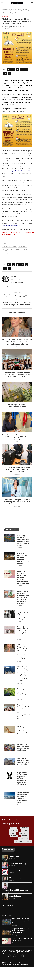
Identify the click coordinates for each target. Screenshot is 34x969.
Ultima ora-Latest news (23, 841)
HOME (13, 828)
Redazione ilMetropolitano (20, 871)
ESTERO (25, 830)
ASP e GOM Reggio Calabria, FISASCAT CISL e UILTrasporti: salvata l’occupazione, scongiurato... (17, 342)
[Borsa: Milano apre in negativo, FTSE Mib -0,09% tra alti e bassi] (9, 761)
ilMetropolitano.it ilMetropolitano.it (16, 890)
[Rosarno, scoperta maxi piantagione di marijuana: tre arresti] (9, 692)
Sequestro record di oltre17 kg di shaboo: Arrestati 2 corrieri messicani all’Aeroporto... (17, 469)
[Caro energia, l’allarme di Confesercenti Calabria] (17, 392)
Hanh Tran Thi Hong (17, 864)
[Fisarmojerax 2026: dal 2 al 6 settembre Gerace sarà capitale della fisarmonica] (9, 630)
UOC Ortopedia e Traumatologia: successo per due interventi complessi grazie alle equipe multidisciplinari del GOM (23, 674)
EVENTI (13, 836)
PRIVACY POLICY (8, 905)
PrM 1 (13, 276)
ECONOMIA (24, 833)
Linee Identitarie (7, 257)
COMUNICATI (17, 9)
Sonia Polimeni (15, 896)
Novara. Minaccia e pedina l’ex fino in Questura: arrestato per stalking (23, 615)
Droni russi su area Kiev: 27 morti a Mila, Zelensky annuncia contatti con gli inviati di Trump (23, 577)
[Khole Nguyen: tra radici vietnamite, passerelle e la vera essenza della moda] (9, 729)
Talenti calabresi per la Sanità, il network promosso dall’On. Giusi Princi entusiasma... (17, 502)
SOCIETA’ (25, 836)
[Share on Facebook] (13, 69)
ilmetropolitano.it (7, 9)
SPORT (12, 833)
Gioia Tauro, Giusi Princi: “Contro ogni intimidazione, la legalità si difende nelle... (17, 437)
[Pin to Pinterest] (22, 69)
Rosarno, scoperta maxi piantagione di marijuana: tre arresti (22, 693)
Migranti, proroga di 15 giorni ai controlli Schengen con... (20, 930)
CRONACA (24, 828)
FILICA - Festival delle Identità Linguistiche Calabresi (15, 250)
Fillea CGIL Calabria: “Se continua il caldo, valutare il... (21, 921)
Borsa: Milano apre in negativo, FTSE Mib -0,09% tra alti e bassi (23, 762)
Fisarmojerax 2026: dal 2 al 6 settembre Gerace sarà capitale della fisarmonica (23, 632)
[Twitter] (9, 956)
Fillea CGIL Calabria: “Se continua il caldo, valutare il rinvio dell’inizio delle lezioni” (23, 540)
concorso (22, 246)
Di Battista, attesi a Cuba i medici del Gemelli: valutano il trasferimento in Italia (23, 798)
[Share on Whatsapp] (5, 73)
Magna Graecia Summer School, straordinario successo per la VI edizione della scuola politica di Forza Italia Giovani (23, 712)
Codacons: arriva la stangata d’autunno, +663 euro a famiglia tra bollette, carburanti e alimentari (23, 597)
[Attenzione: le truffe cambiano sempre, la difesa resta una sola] (9, 747)
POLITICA (14, 830)
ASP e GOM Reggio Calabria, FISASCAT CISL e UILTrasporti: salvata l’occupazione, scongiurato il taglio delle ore (23, 652)
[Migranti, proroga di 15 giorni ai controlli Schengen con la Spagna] (9, 556)
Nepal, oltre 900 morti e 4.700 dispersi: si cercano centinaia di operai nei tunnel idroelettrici (23, 779)
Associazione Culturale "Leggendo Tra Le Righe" (15, 242)
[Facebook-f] (4, 956)
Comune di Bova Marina (9, 246)
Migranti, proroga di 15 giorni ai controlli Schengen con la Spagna (23, 558)
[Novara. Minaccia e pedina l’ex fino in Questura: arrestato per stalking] (9, 614)
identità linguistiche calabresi (12, 254)
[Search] (32, 3)
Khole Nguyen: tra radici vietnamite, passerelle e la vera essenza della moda (22, 732)
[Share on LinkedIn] (26, 69)
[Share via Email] (9, 73)
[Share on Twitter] (17, 69)
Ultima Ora (6, 915)
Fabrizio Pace (14, 856)
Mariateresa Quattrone (18, 878)
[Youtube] (14, 956)
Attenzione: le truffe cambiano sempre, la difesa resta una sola (23, 748)
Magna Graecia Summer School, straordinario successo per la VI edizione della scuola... (17, 374)
